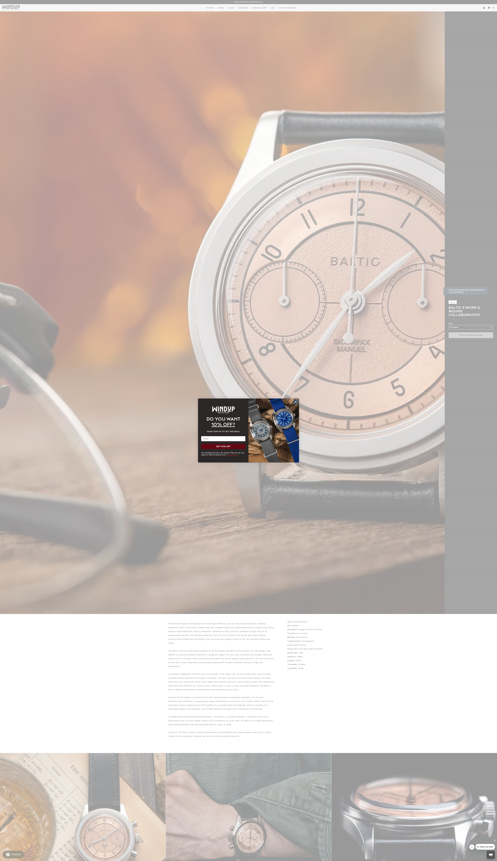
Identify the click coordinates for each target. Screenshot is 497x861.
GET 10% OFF (223, 446)
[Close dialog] (295, 402)
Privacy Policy (232, 455)
